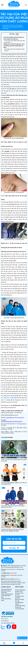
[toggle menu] (2, 5)
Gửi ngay (12, 548)
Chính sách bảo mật (6, 589)
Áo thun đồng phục (20, 590)
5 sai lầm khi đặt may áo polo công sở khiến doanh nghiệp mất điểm (12, 530)
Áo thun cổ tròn (19, 593)
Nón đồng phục (19, 602)
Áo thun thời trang (20, 605)
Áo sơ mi (17, 594)
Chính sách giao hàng (7, 594)
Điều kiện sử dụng (6, 591)
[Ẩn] (17, 34)
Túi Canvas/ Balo (19, 608)
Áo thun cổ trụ (19, 591)
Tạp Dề (17, 604)
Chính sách (4, 592)
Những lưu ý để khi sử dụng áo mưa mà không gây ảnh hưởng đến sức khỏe (14, 45)
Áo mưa (17, 601)
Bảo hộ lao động (19, 599)
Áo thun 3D (18, 607)
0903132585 (13, 573)
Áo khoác (17, 597)
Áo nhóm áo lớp (19, 596)
